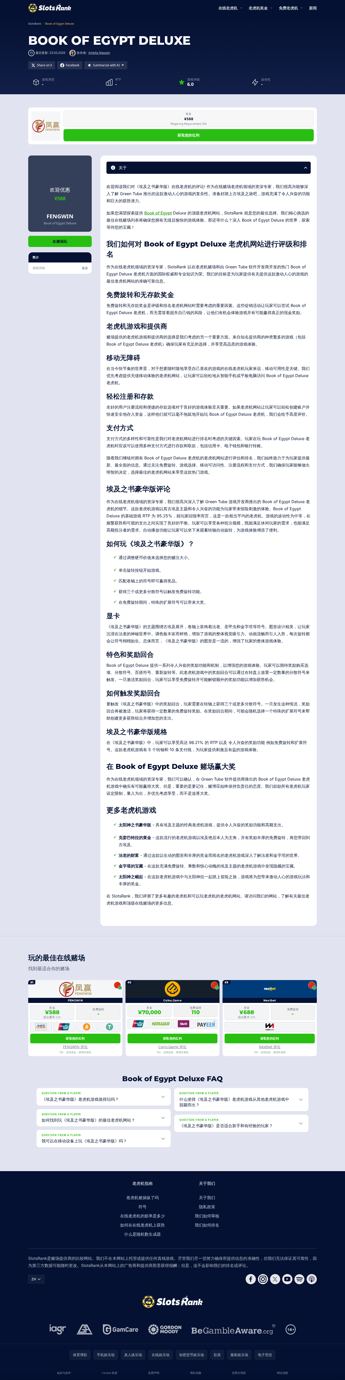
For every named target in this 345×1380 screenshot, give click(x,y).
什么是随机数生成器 (142, 1234)
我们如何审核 (207, 1216)
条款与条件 (64, 1373)
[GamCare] (120, 1329)
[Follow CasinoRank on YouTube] (287, 1279)
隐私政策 (207, 1207)
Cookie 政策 (109, 1373)
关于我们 (207, 1197)
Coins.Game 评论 (172, 1046)
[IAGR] (58, 1329)
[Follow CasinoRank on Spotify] (299, 1279)
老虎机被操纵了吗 (142, 1197)
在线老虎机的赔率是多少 (142, 1216)
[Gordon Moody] (164, 1329)
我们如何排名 (207, 1225)
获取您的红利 (188, 135)
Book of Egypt (158, 212)
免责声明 (153, 1373)
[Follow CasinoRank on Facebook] (251, 1279)
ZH (34, 1279)
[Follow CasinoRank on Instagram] (263, 1279)
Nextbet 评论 (269, 1046)
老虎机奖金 (258, 7)
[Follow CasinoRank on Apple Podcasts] (312, 1279)
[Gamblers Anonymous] (84, 1329)
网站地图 (282, 1373)
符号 (142, 1207)
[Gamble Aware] (233, 1329)
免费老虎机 (288, 7)
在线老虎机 (228, 7)
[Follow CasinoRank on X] (275, 1279)
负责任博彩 (239, 1373)
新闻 (313, 7)
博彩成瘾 (195, 1373)
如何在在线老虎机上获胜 (142, 1225)
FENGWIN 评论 (75, 1046)
